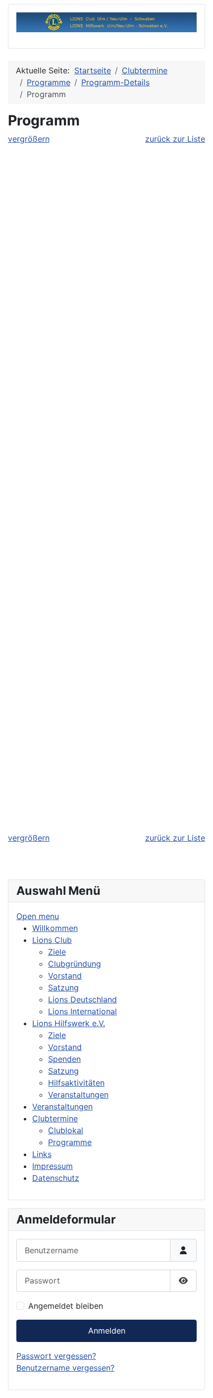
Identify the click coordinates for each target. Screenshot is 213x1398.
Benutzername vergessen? (65, 1368)
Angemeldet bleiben (65, 1306)
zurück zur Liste (175, 139)
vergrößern (29, 139)
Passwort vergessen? (56, 1356)
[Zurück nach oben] (195, 1379)
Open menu (37, 916)
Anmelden (106, 1331)
